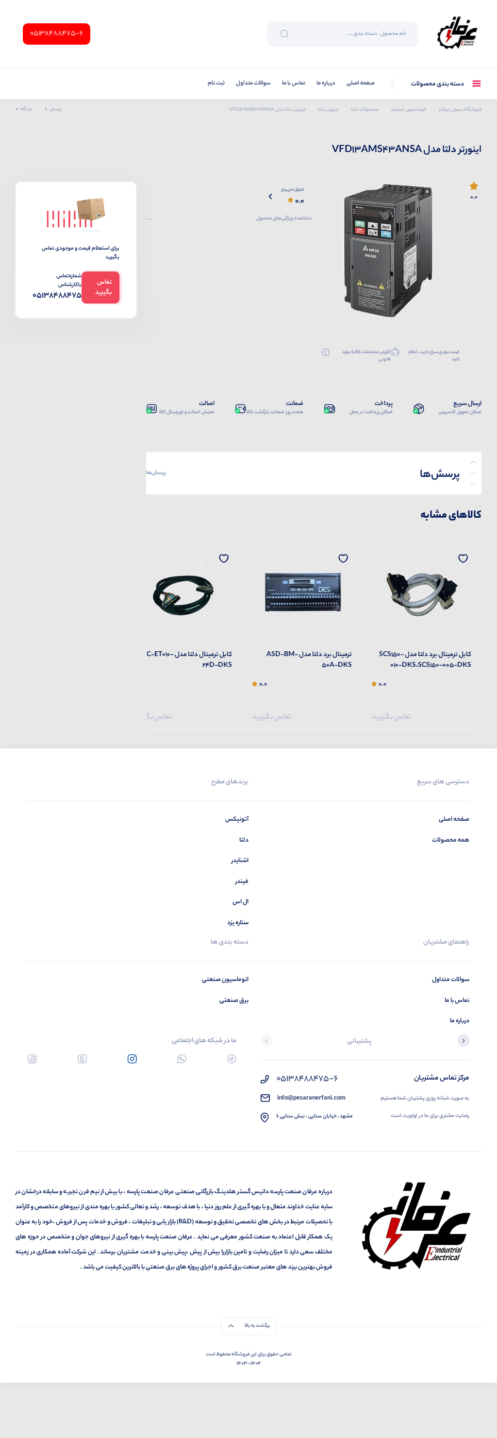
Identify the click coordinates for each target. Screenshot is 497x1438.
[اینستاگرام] (132, 1059)
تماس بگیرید (391, 717)
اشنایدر (240, 861)
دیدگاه (24, 109)
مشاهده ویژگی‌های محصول (284, 219)
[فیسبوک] (32, 1059)
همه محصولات (450, 840)
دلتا (243, 840)
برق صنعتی (233, 1001)
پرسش (53, 109)
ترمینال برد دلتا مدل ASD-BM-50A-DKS (308, 661)
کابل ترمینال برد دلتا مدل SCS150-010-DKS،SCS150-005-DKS (425, 661)
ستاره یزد (237, 923)
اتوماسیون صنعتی (225, 980)
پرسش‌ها (156, 473)
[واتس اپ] (181, 1059)
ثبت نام (216, 83)
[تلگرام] (231, 1059)
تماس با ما (293, 83)
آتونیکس (236, 819)
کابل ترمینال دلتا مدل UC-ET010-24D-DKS (187, 661)
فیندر (241, 882)
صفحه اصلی (361, 83)
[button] (463, 1042)
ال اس (240, 902)
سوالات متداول (253, 83)
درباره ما (325, 83)
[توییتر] (82, 1059)
